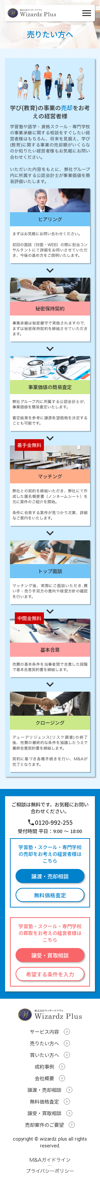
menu (86, 13)
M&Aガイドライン (50, 1159)
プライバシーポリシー (50, 1171)
